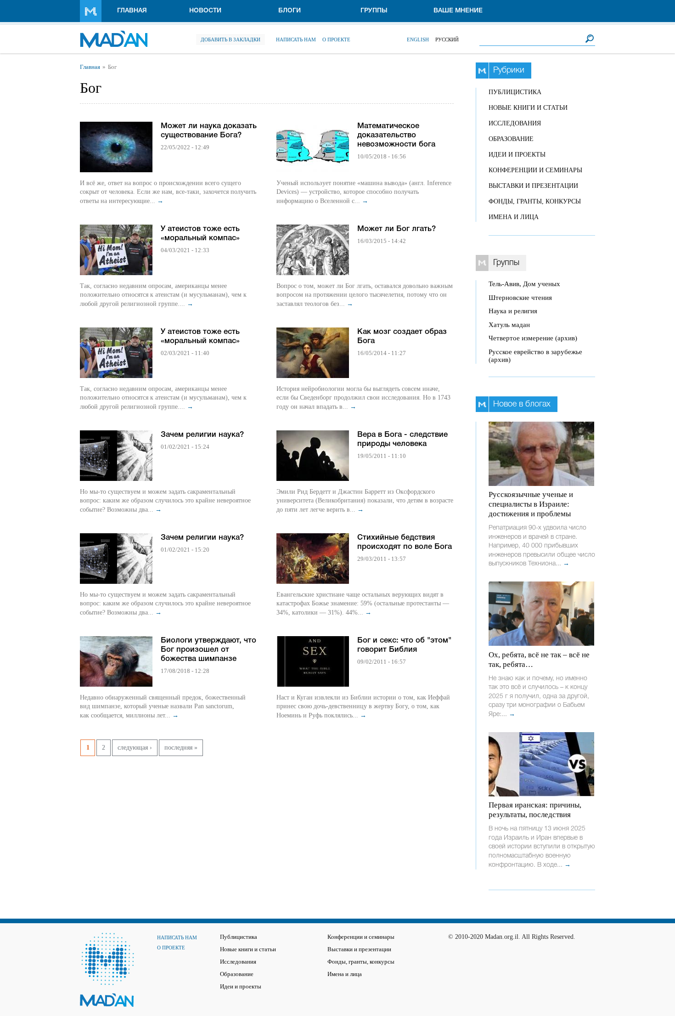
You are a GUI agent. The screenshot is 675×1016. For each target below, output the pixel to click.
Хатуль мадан (509, 324)
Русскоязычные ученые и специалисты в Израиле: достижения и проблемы (531, 504)
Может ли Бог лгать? (396, 229)
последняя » (180, 747)
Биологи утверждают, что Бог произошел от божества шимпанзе (208, 649)
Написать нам (296, 39)
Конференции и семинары (535, 170)
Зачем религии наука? (202, 434)
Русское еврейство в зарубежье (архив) (535, 355)
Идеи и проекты (517, 154)
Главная (132, 11)
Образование (511, 138)
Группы (374, 11)
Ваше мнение (458, 11)
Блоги (289, 11)
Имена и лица (514, 217)
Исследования (515, 123)
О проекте (336, 39)
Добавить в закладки (230, 39)
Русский (447, 39)
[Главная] (113, 34)
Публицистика (515, 92)
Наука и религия (513, 311)
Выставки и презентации (533, 185)
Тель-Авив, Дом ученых (524, 284)
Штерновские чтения (520, 297)
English (418, 39)
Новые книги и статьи (528, 107)
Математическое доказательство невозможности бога (396, 135)
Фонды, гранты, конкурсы (535, 201)
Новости (205, 11)
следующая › (135, 747)
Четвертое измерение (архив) (533, 338)
